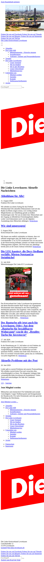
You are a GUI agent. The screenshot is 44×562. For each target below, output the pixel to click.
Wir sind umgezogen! (13, 225)
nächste (9, 383)
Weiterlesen (33, 221)
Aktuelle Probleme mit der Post (19, 360)
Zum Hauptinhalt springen (10, 2)
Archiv (7, 83)
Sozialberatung (15, 54)
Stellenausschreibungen (18, 81)
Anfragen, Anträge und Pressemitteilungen (25, 56)
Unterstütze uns (10, 73)
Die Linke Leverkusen (13, 61)
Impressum (9, 446)
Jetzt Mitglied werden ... (9, 402)
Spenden (13, 77)
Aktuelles (8, 48)
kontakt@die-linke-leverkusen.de (12, 548)
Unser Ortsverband (16, 69)
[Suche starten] (23, 87)
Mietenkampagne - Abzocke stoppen (23, 52)
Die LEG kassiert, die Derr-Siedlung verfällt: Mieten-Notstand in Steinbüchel (22, 254)
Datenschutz (9, 444)
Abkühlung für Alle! (12, 196)
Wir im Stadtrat (15, 65)
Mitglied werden (16, 75)
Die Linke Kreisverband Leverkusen (14, 40)
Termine (8, 58)
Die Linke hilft (10, 50)
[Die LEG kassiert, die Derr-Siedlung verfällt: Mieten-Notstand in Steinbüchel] (22, 284)
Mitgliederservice (16, 71)
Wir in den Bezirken (17, 67)
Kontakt (13, 79)
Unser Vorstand (15, 63)
